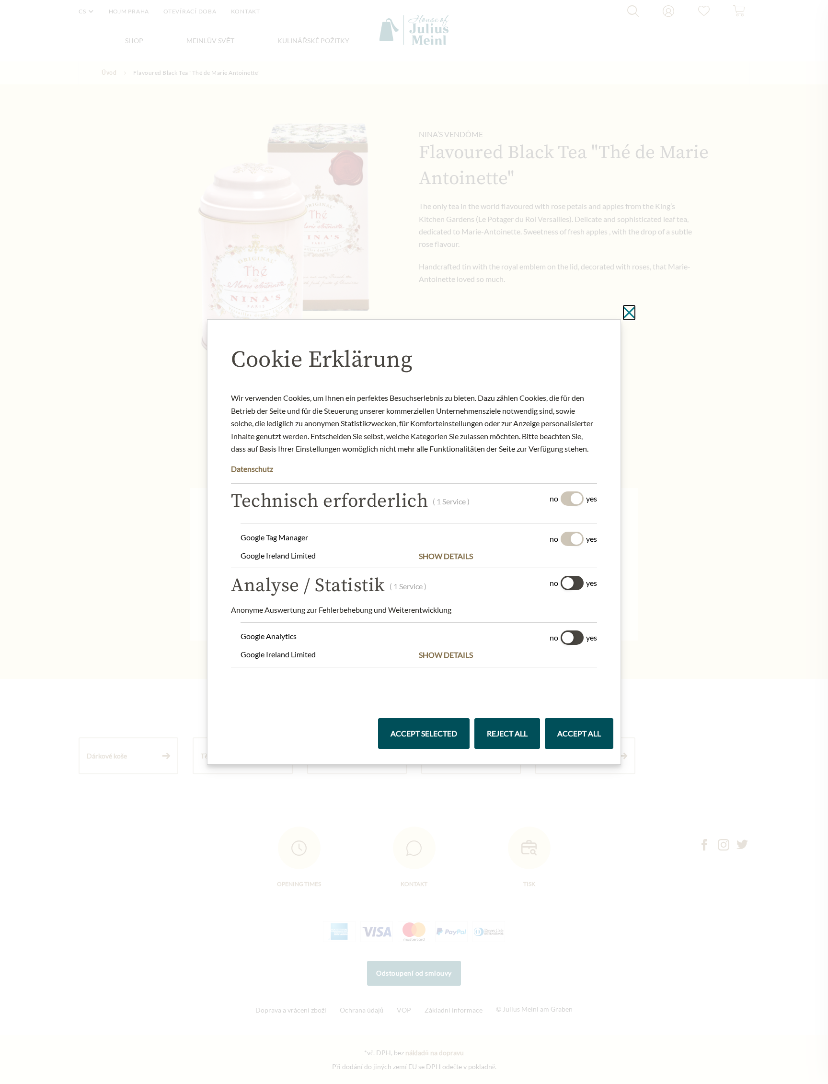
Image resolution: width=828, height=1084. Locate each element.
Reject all (507, 733)
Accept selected (424, 733)
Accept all (579, 733)
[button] (508, 556)
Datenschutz (252, 468)
